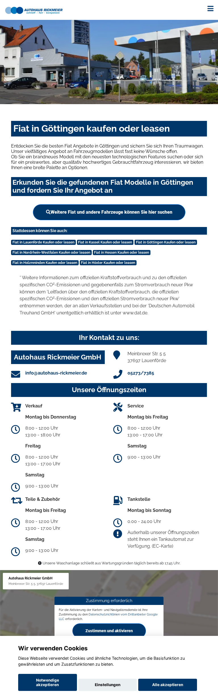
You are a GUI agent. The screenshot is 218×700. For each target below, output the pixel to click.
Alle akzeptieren (167, 684)
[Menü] (210, 8)
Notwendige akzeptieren (47, 682)
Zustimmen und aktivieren (109, 630)
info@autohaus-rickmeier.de (56, 373)
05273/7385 (140, 373)
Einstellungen (107, 684)
